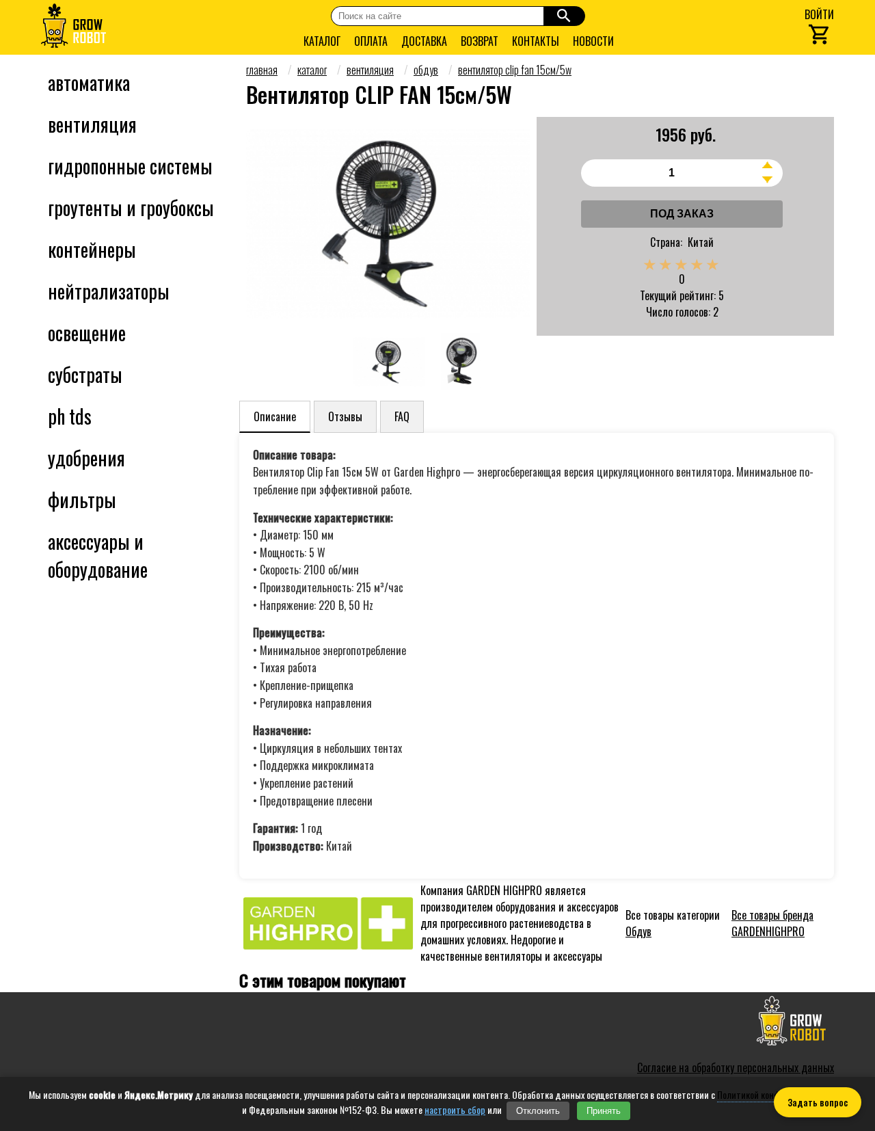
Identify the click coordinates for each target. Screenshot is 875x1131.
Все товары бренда (772, 923)
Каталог (322, 41)
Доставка (424, 41)
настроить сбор (455, 1110)
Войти (819, 14)
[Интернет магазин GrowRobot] (73, 27)
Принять (604, 1111)
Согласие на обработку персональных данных (735, 1067)
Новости (593, 41)
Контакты (535, 41)
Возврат (479, 41)
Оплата (371, 41)
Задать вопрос (818, 1102)
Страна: (666, 242)
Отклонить (538, 1111)
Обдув (638, 931)
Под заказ (682, 213)
